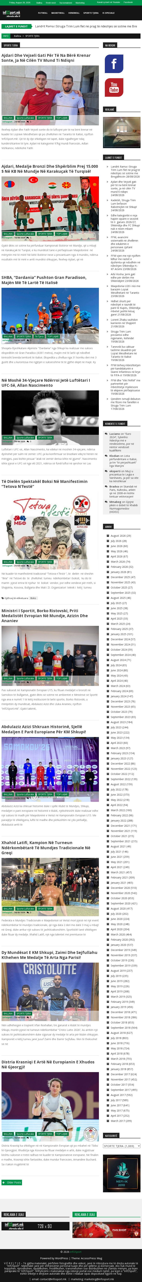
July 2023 (116, 727)
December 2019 (120, 950)
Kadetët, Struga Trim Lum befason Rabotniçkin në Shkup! (124, 203)
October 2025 (119, 587)
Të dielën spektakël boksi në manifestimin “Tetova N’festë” (44, 484)
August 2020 (118, 908)
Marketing (80, 3)
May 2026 (117, 551)
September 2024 (121, 655)
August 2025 (118, 598)
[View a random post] (137, 42)
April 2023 (117, 743)
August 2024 (118, 660)
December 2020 (120, 888)
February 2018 (119, 1064)
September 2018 (121, 1027)
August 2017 (118, 1095)
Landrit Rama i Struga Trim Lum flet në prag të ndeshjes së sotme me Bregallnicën (125, 171)
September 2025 (121, 592)
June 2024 (117, 670)
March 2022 (118, 810)
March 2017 (118, 1121)
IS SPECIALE (108, 12)
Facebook (128, 2)
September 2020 (121, 903)
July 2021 (116, 851)
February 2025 (119, 629)
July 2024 (116, 665)
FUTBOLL (43, 12)
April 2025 (117, 618)
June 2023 (117, 732)
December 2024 (120, 639)
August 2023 (118, 722)
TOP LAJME (61, 117)
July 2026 (116, 541)
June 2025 (117, 608)
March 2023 (118, 748)
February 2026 (119, 567)
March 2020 (118, 934)
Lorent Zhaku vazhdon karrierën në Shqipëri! (124, 321)
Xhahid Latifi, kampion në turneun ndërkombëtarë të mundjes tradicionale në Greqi (45, 847)
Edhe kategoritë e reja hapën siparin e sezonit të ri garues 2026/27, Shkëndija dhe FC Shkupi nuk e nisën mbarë (125, 222)
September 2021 (121, 841)
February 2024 (119, 691)
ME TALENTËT (45, 27)
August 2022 (118, 784)
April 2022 (117, 805)
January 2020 (118, 945)
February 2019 (119, 1001)
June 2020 (117, 919)
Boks (33, 598)
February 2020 (119, 939)
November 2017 (120, 1079)
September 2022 (121, 779)
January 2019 (118, 1007)
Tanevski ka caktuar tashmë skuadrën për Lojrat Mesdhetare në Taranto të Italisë (124, 351)
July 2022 (116, 789)
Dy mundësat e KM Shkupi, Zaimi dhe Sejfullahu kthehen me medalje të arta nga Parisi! (49, 955)
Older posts (14, 1182)
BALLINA (8, 117)
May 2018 (117, 1048)
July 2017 (116, 1100)
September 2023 (121, 717)
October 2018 (119, 1022)
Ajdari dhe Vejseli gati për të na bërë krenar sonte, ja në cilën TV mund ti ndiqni (46, 58)
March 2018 (118, 1058)
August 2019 (118, 970)
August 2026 (118, 535)
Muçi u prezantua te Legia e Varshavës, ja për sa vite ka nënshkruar (123, 476)
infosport (7, 121)
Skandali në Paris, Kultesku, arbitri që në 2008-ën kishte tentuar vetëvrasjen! (123, 491)
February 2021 (119, 877)
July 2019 (116, 976)
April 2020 (117, 929)
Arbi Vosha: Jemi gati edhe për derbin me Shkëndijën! (123, 277)
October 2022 (119, 774)
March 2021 (118, 872)
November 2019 (120, 955)
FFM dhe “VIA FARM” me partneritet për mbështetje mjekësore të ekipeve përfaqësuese (125, 385)
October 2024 (119, 649)
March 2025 (118, 623)
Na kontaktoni (66, 3)
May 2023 (117, 737)
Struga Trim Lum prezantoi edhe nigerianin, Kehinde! (122, 335)
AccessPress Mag (91, 1258)
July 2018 (116, 1038)
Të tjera (39, 336)
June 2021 (117, 856)
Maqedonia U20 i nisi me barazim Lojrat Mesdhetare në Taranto (125, 289)
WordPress (62, 1258)
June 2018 (117, 1043)
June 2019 (117, 981)
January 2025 (118, 634)
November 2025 (120, 582)
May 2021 (117, 862)
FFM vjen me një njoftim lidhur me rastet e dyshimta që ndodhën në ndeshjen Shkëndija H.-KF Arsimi (125, 262)
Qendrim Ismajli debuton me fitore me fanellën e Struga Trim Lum (125, 402)
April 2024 (117, 680)
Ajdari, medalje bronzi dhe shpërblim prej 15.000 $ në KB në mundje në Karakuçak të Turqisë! (49, 169)
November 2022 (120, 768)
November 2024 (120, 644)
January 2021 (118, 882)
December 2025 (120, 577)
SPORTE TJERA (91, 12)
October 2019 (119, 960)
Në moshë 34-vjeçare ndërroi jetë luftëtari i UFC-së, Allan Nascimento (45, 383)
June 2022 (117, 794)
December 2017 (120, 1074)
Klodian (114, 456)
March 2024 (118, 686)
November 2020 (120, 893)
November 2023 (120, 706)
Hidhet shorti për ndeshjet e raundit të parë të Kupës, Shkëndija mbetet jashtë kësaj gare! (125, 307)
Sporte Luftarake (25, 117)
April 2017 (117, 1115)
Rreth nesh (51, 3)
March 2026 (118, 561)
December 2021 (120, 825)
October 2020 (119, 898)
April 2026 (117, 556)
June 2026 (117, 546)
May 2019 (117, 986)
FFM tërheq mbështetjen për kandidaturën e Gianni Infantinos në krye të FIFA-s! (126, 370)
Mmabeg (115, 502)
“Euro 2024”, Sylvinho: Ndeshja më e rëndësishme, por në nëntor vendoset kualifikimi (121, 442)
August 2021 (118, 846)
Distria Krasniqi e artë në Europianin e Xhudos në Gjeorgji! (48, 1064)
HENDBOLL (74, 12)
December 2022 (120, 763)
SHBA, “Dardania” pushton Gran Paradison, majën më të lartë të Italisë (44, 280)
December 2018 (120, 1012)
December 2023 (120, 701)
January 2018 (118, 1069)
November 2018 (120, 1017)
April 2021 (117, 867)
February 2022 (119, 815)
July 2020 (116, 913)
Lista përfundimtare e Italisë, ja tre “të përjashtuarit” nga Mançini (123, 461)
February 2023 (119, 753)
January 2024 (118, 696)
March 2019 (118, 996)
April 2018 (117, 1053)
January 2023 (118, 758)
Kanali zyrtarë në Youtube (108, 2)
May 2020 (117, 924)
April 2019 (117, 991)
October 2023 (119, 711)
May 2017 (117, 1110)
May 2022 (117, 800)
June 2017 (117, 1105)
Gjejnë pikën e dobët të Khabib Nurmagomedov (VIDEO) (123, 507)
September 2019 (121, 965)
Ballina (39, 3)
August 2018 (118, 1033)
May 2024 (117, 675)
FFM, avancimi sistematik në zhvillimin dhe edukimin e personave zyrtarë (124, 242)
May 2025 (117, 613)
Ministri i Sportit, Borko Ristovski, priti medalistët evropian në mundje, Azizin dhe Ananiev (44, 615)
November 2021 (120, 831)
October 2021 (119, 836)
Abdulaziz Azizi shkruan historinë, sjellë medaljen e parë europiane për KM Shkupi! (43, 729)
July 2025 (116, 603)
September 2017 (121, 1090)
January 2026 (118, 572)
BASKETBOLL (58, 12)
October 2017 (119, 1084)
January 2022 (118, 820)
